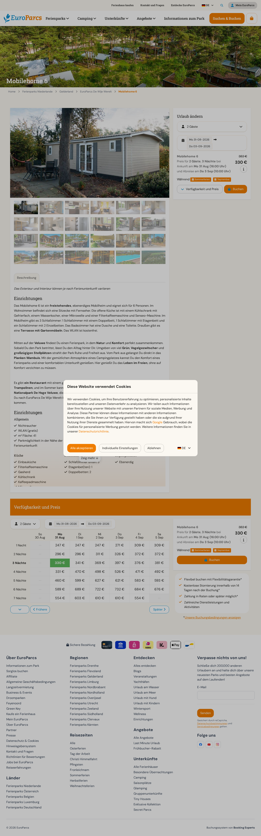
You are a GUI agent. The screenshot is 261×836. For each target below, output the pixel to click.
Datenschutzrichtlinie (94, 431)
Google (157, 422)
